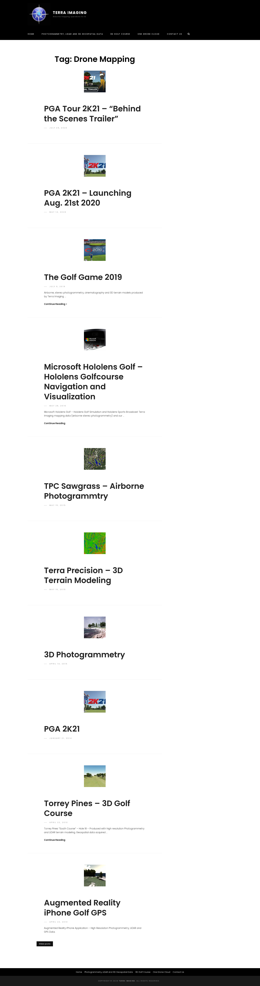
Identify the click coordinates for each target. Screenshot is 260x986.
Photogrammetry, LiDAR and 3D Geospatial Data (72, 34)
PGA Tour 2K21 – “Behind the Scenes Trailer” (92, 113)
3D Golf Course (120, 34)
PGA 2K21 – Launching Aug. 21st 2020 (87, 197)
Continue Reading (54, 423)
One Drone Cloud (149, 34)
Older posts (45, 944)
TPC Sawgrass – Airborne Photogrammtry (94, 491)
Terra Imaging (70, 12)
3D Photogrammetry (84, 654)
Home (31, 34)
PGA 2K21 (62, 728)
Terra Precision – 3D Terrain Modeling (83, 575)
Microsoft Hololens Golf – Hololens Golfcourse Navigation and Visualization (93, 381)
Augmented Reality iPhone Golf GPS (82, 907)
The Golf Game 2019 (83, 277)
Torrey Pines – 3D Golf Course (87, 808)
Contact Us (174, 34)
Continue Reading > (55, 304)
